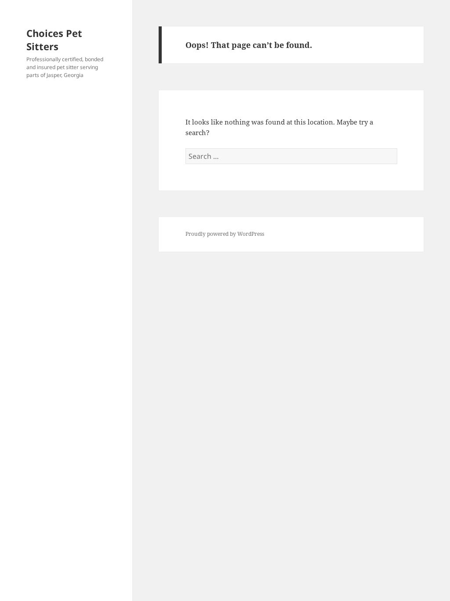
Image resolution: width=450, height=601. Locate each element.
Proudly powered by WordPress (224, 234)
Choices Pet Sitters (54, 39)
